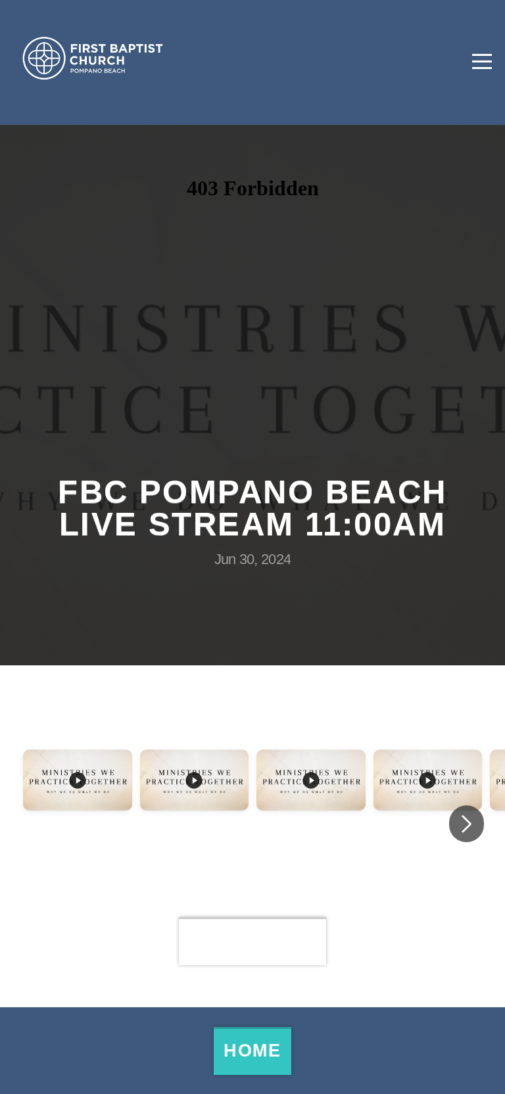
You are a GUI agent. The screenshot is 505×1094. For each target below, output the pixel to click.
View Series (253, 941)
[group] (77, 811)
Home (252, 1050)
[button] (466, 823)
